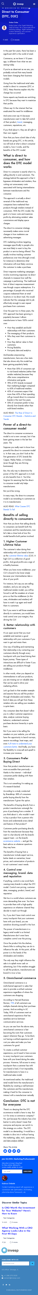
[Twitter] (6, 1284)
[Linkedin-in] (9, 1284)
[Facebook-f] (3, 1284)
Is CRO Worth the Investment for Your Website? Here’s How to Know (18, 1210)
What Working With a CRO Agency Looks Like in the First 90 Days (17, 1230)
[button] (34, 4)
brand (19, 122)
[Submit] (32, 1263)
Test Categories (9, 1218)
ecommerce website (11, 841)
